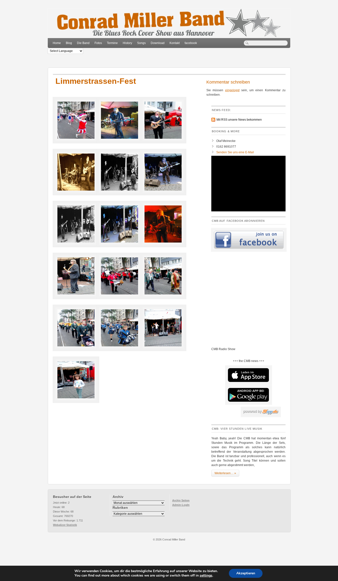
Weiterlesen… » (225, 473)
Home (57, 43)
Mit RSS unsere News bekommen (239, 119)
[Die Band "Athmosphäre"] (161, 325)
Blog (69, 43)
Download (158, 43)
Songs (141, 43)
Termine (112, 43)
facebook (191, 43)
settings (206, 575)
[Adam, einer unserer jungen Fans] (74, 377)
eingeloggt (232, 90)
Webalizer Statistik (65, 524)
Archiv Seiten (181, 500)
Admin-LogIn (181, 504)
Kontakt (174, 43)
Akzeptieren (245, 573)
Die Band (83, 43)
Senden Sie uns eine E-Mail (235, 152)
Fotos (98, 43)
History (127, 43)
